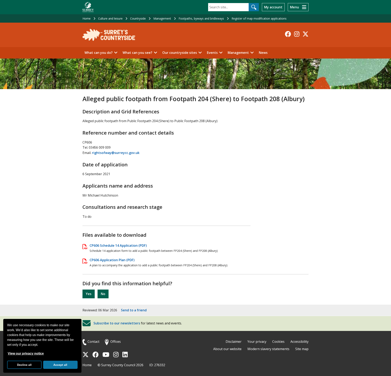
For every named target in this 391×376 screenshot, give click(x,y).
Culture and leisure (110, 18)
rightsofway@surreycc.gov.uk (115, 152)
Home (86, 18)
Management (162, 18)
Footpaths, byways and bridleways (201, 18)
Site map (302, 349)
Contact (93, 341)
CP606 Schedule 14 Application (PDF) (118, 245)
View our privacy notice (26, 353)
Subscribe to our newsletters (116, 323)
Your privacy (256, 341)
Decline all (24, 364)
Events (212, 52)
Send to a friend (134, 310)
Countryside (138, 18)
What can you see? (137, 52)
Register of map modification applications (259, 18)
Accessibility (299, 341)
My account (273, 7)
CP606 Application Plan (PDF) (112, 260)
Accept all (60, 364)
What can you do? (99, 52)
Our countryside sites (179, 52)
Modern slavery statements (268, 349)
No (103, 294)
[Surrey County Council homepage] (88, 7)
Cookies (278, 341)
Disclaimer (234, 341)
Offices (115, 341)
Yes (88, 294)
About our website (227, 349)
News (263, 52)
